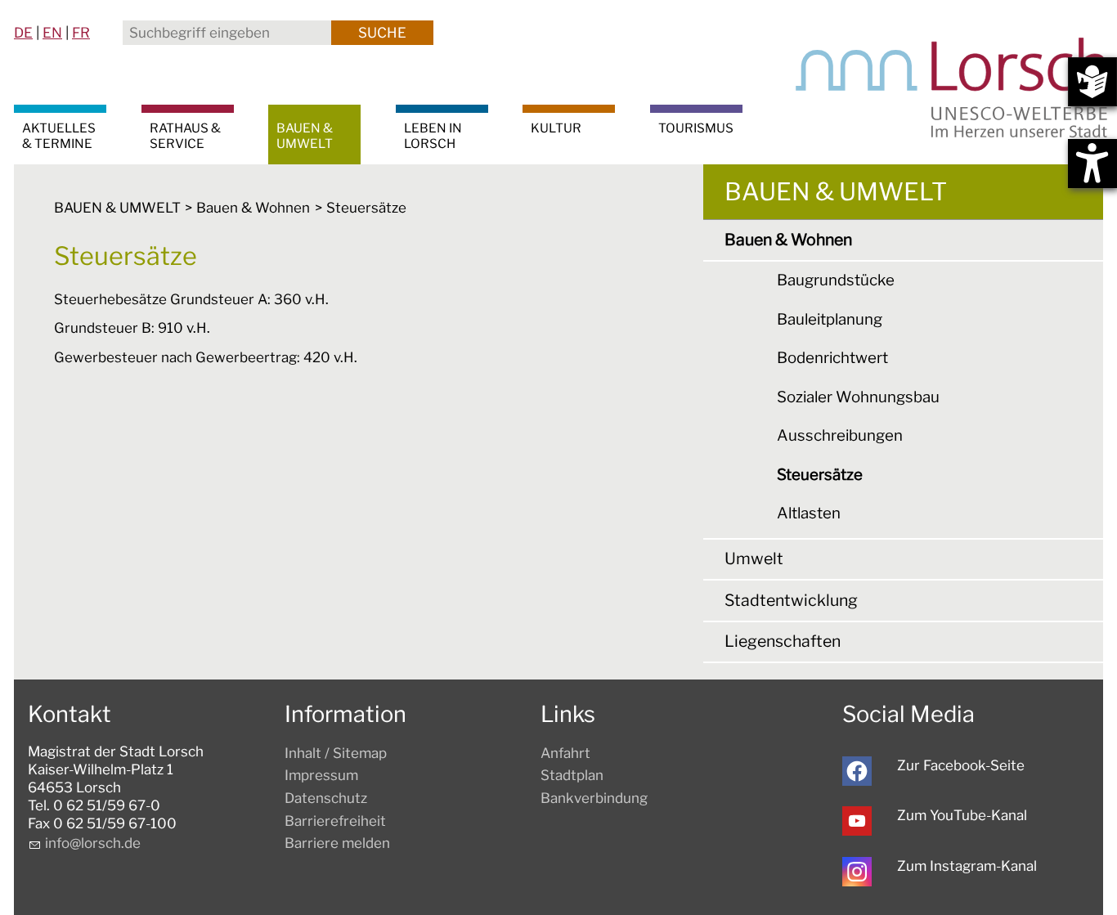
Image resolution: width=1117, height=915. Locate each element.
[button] (857, 771)
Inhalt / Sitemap (336, 753)
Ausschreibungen (840, 435)
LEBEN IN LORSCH (433, 135)
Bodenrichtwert (832, 357)
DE (23, 33)
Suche (382, 33)
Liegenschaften (782, 641)
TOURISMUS (695, 128)
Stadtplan (572, 775)
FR (81, 33)
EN (52, 33)
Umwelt (753, 558)
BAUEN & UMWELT (304, 135)
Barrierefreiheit (335, 821)
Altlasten (809, 513)
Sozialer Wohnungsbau (858, 397)
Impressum (321, 775)
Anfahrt (565, 753)
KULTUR (556, 128)
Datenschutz (326, 798)
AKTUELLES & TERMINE (59, 135)
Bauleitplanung (829, 319)
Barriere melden (337, 843)
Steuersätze (820, 474)
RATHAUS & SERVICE (185, 135)
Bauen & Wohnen (788, 239)
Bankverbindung (594, 798)
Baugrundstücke (836, 280)
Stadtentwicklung (791, 600)
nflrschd (90, 843)
